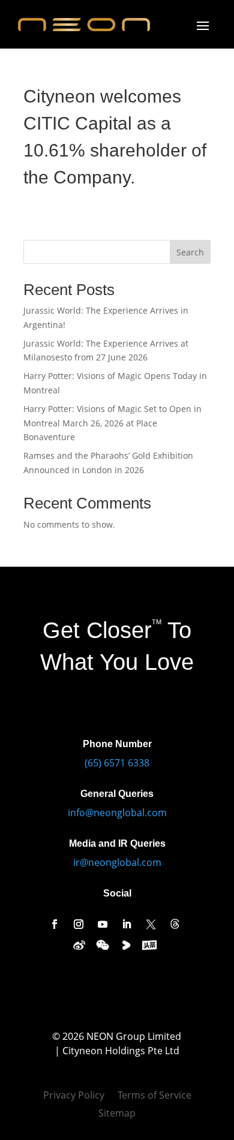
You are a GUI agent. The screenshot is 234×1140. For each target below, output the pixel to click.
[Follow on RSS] (174, 924)
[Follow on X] (150, 924)
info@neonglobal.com (117, 812)
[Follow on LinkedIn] (126, 924)
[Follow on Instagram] (78, 924)
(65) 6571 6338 (117, 762)
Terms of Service (154, 1096)
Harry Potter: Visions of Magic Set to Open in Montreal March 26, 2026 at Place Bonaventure (112, 423)
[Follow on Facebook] (54, 924)
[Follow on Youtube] (102, 924)
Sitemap (117, 1114)
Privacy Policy (73, 1096)
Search (190, 252)
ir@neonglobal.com (117, 862)
